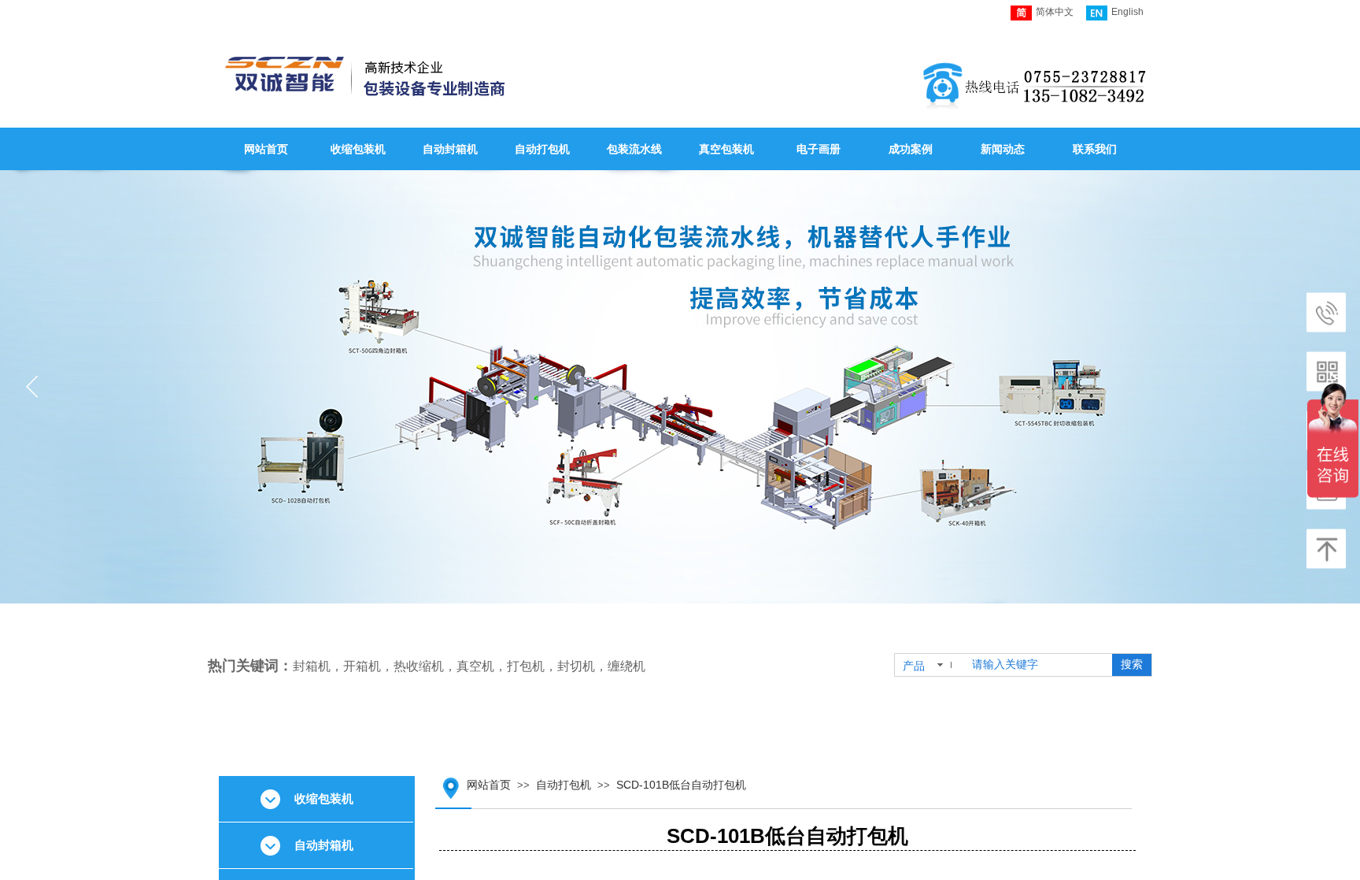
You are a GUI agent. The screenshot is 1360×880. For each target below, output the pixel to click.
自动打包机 (563, 784)
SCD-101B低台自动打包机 (681, 784)
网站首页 (489, 784)
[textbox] (1037, 665)
